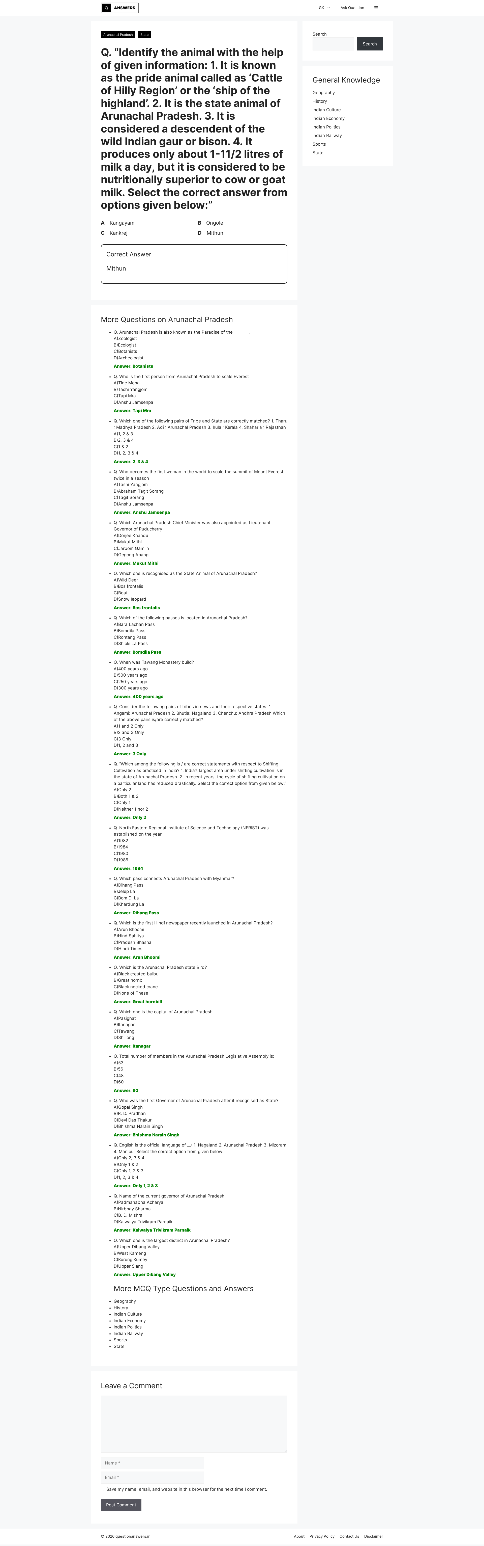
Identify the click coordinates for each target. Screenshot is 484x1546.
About (299, 1536)
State (144, 35)
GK (321, 7)
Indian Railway (128, 1333)
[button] (376, 8)
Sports (120, 1339)
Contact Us (349, 1536)
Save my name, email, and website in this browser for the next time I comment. (186, 1489)
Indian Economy (130, 1320)
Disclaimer (373, 1536)
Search (320, 34)
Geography (125, 1301)
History (121, 1307)
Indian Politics (128, 1326)
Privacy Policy (322, 1536)
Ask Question (352, 7)
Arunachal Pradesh (118, 35)
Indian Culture (128, 1314)
